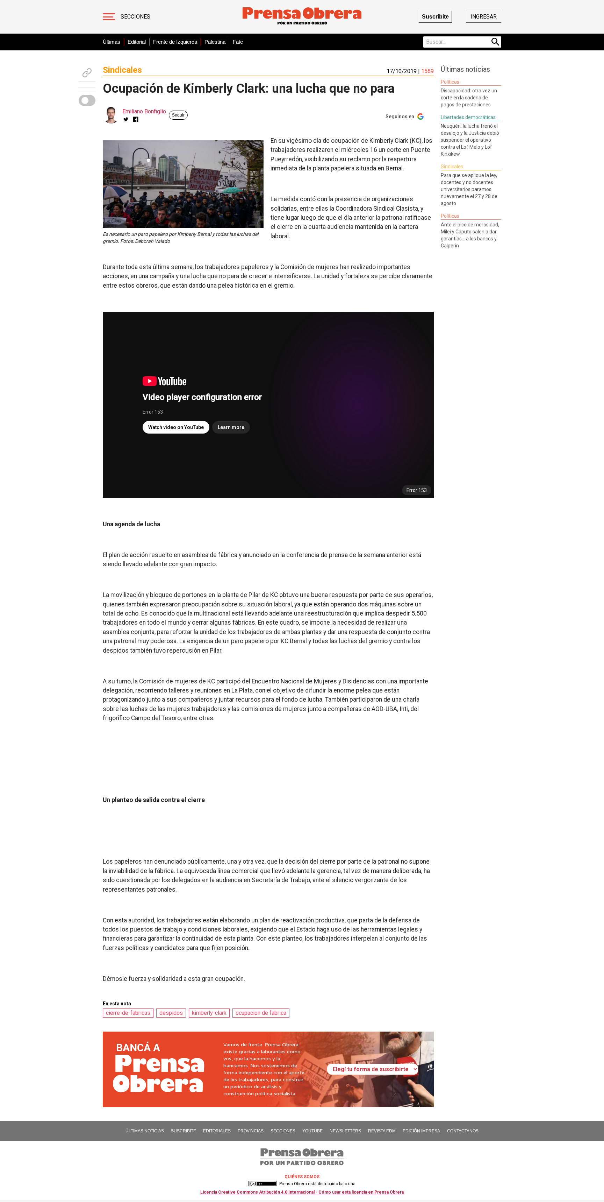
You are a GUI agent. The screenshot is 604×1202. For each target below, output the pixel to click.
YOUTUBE (312, 1131)
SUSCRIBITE (183, 1131)
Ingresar (483, 16)
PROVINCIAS (251, 1131)
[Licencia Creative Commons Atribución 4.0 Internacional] (262, 1184)
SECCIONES (283, 1131)
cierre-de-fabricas (128, 1013)
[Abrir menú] (109, 16)
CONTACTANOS (463, 1131)
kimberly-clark (209, 1013)
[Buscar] (495, 42)
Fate (238, 42)
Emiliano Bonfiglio (144, 111)
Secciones (135, 16)
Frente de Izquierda (175, 42)
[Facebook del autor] (135, 119)
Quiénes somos (302, 1176)
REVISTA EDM (382, 1131)
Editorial (137, 42)
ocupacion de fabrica (261, 1013)
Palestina (214, 42)
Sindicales (122, 70)
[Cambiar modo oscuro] (87, 100)
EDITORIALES (217, 1131)
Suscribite (435, 17)
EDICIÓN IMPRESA (421, 1131)
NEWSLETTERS (345, 1131)
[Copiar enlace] (87, 72)
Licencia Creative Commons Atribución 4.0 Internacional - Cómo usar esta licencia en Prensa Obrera (302, 1192)
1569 (427, 71)
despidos (171, 1013)
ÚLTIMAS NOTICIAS (144, 1131)
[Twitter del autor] (125, 119)
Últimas (111, 42)
